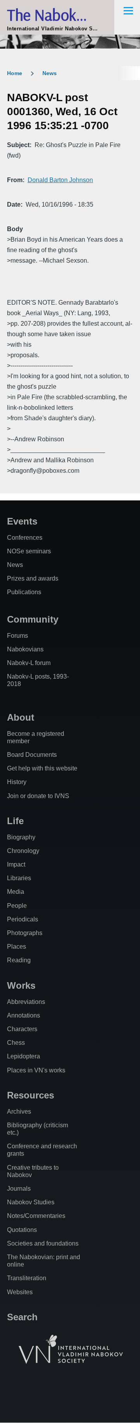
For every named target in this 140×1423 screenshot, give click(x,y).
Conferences (24, 537)
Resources (30, 1095)
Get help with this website (42, 768)
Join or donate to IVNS (38, 796)
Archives (19, 1111)
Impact (16, 864)
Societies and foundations (43, 1243)
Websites (20, 1292)
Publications (24, 592)
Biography (21, 837)
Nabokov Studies (30, 1202)
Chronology (23, 850)
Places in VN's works (36, 1070)
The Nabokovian (58, 14)
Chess (16, 1042)
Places (16, 946)
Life (15, 821)
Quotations (22, 1229)
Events (22, 521)
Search (22, 1317)
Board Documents (32, 754)
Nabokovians (25, 649)
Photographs (24, 933)
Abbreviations (26, 1001)
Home (14, 73)
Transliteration (26, 1278)
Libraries (19, 878)
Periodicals (22, 919)
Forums (17, 635)
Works (21, 985)
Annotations (23, 1015)
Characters (22, 1029)
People (17, 905)
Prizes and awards (32, 578)
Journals (19, 1188)
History (16, 782)
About (20, 717)
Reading (19, 960)
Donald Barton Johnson (60, 180)
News (49, 73)
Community (32, 619)
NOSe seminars (29, 551)
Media (15, 891)
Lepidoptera (23, 1056)
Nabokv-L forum (29, 663)
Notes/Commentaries (36, 1215)
